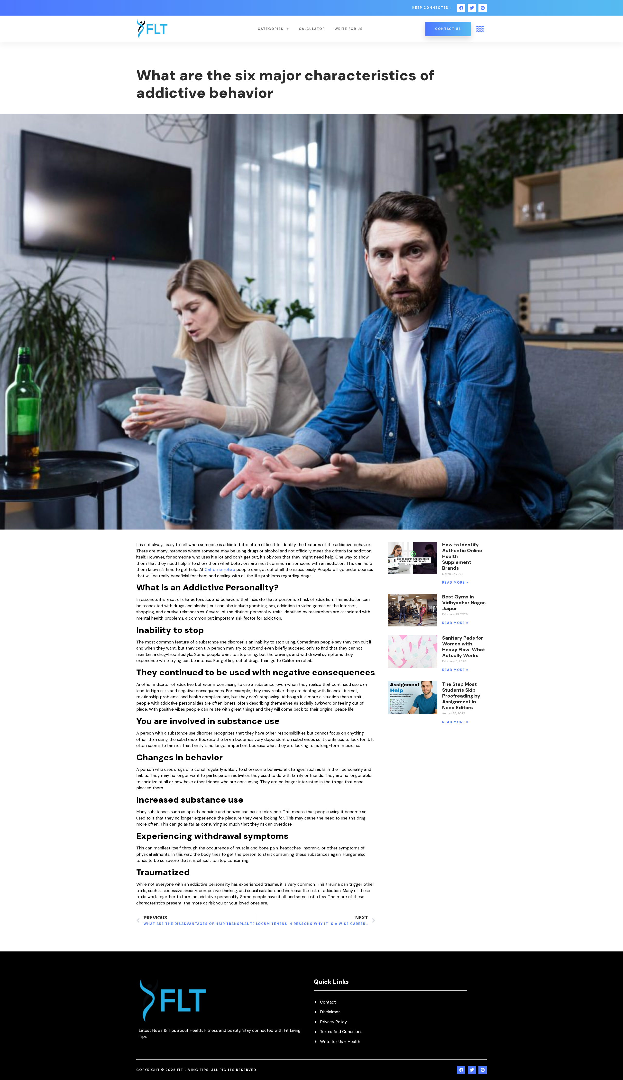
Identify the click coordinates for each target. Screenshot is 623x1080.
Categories (271, 29)
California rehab (220, 569)
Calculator (312, 29)
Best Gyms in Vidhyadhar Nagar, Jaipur (464, 603)
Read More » (455, 582)
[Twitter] (472, 8)
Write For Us (349, 29)
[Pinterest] (482, 8)
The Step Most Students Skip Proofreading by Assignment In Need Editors (461, 696)
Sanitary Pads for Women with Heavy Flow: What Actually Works (463, 647)
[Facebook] (461, 8)
